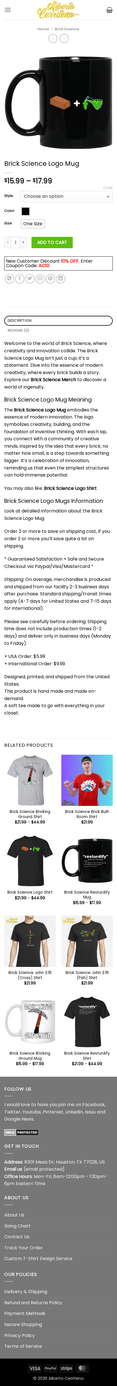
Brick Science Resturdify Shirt (87, 1056)
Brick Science (67, 29)
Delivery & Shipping (25, 1291)
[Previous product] (64, 38)
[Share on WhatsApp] (9, 279)
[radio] (25, 211)
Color (9, 211)
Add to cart (52, 242)
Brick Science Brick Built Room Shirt (87, 814)
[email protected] (44, 1169)
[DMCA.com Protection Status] (21, 1132)
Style (8, 196)
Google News (19, 1119)
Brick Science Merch (53, 379)
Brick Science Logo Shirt (70, 488)
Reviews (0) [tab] (19, 330)
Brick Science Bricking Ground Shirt (30, 814)
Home (43, 29)
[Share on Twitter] (30, 279)
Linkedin (74, 1112)
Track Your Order (23, 1248)
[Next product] (53, 38)
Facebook (93, 1104)
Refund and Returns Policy (33, 1302)
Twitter (12, 1112)
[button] (7, 10)
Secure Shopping (23, 1324)
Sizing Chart (17, 1226)
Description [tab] (20, 320)
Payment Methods (24, 1313)
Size (8, 223)
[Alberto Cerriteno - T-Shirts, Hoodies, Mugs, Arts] (58, 10)
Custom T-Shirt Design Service (38, 1258)
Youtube (31, 1112)
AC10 (44, 265)
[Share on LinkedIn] (60, 279)
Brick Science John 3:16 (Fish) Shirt (87, 975)
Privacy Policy (19, 1335)
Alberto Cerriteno (66, 1378)
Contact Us (17, 1236)
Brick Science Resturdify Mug (87, 895)
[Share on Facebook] (19, 279)
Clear (108, 188)
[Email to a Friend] (40, 279)
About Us (14, 1215)
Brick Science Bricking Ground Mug (30, 1056)
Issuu (90, 1112)
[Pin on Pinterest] (50, 279)
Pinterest (53, 1112)
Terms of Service (23, 1346)
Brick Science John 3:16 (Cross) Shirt (30, 975)
